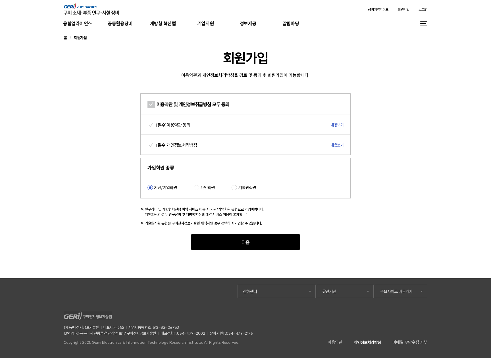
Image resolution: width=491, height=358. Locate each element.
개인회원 (208, 187)
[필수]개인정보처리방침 (176, 145)
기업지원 (205, 23)
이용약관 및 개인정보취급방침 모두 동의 (193, 104)
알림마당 (290, 23)
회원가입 (403, 9)
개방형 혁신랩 (163, 23)
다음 (246, 242)
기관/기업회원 (165, 187)
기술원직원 (247, 187)
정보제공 (248, 23)
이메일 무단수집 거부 (409, 342)
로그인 (423, 9)
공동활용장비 (120, 23)
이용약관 (335, 342)
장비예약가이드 (378, 9)
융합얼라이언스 (77, 23)
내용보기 (337, 125)
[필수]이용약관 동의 (173, 125)
